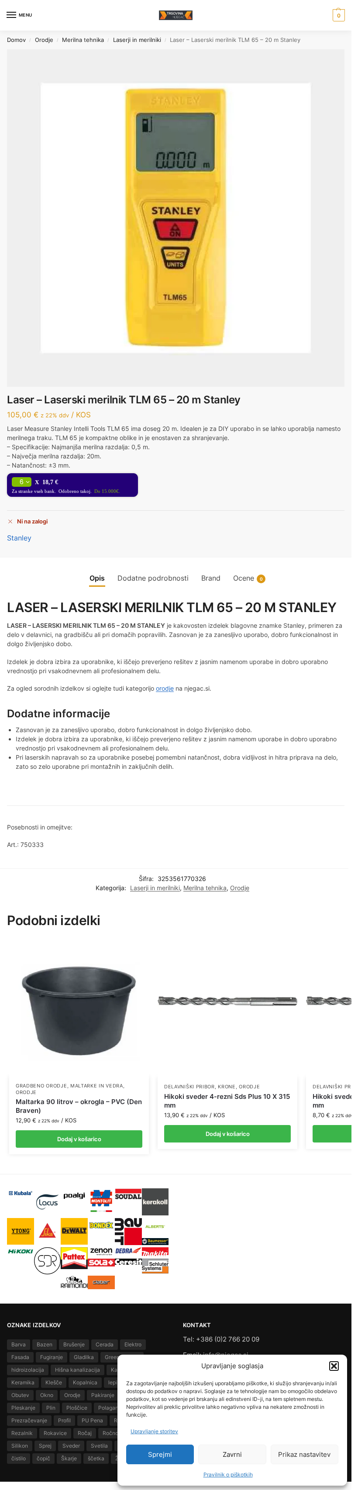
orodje (165, 688)
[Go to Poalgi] (74, 1195)
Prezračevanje (29, 1420)
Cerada (105, 1344)
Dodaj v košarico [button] (79, 1139)
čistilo (18, 1458)
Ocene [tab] (248, 578)
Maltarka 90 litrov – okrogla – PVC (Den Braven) (79, 1106)
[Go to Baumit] (128, 1231)
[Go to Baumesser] (155, 1241)
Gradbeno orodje (41, 1086)
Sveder (71, 1445)
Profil (64, 1420)
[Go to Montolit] (101, 1201)
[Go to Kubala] (20, 1193)
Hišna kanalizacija (77, 1369)
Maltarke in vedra (96, 1086)
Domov (16, 39)
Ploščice (76, 1407)
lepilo (114, 1382)
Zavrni (232, 1454)
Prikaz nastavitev (304, 1454)
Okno (46, 1395)
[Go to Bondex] (101, 1225)
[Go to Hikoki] (20, 1251)
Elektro (132, 1344)
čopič (43, 1458)
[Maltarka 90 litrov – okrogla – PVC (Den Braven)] (79, 1007)
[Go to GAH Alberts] (155, 1227)
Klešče (53, 1382)
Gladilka (84, 1357)
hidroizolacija (27, 1369)
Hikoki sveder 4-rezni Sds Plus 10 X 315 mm (227, 1100)
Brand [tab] (210, 578)
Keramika (22, 1382)
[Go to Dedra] (128, 1250)
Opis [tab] (97, 578)
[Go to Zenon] (101, 1251)
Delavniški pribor (189, 1087)
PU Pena (92, 1420)
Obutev (20, 1395)
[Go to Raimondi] (74, 1282)
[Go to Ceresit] (128, 1262)
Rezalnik (22, 1433)
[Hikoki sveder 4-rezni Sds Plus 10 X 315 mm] (227, 1007)
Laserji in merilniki (137, 39)
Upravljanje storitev (154, 1431)
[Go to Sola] (101, 1262)
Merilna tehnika (83, 39)
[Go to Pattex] (74, 1258)
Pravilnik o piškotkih (228, 1474)
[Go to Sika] (47, 1230)
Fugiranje (51, 1357)
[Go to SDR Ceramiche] (47, 1260)
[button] (334, 1366)
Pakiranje (102, 1395)
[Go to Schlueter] (155, 1266)
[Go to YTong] (20, 1231)
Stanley (19, 537)
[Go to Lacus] (47, 1201)
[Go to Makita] (155, 1251)
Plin (50, 1407)
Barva (18, 1344)
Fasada (20, 1357)
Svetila (99, 1445)
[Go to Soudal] (128, 1194)
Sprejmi (160, 1454)
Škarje (69, 1458)
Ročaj (85, 1433)
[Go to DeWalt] (74, 1231)
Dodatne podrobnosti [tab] (153, 578)
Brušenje (74, 1344)
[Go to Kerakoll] (155, 1201)
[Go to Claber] (101, 1282)
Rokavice (55, 1433)
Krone (227, 1087)
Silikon (19, 1445)
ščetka (96, 1458)
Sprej (45, 1445)
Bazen (44, 1344)
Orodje (44, 39)
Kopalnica (85, 1382)
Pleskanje (23, 1407)
